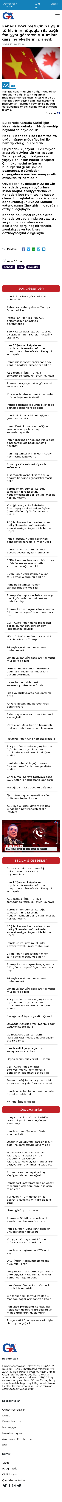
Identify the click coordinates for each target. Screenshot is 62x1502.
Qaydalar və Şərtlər (14, 1480)
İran (4, 1445)
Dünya (6, 1415)
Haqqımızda (9, 1468)
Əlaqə (5, 1462)
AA (6, 85)
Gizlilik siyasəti (11, 1474)
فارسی (37, 5)
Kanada (8, 267)
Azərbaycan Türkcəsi (10, 5)
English (54, 5)
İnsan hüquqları (12, 1433)
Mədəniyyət (9, 1427)
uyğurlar (33, 267)
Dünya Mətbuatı (12, 1421)
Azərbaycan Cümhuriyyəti (18, 1439)
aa (13, 85)
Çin (21, 267)
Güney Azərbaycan (13, 1409)
